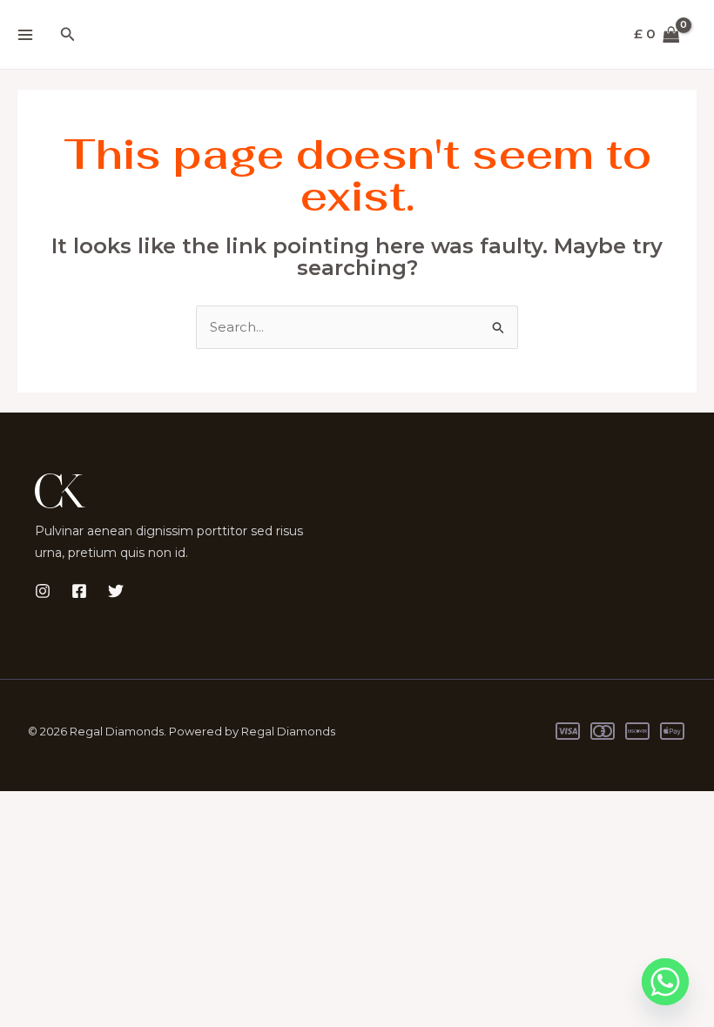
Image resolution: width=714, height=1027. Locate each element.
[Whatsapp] (665, 981)
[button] (68, 34)
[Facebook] (79, 591)
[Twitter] (116, 591)
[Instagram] (43, 591)
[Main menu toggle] (25, 34)
